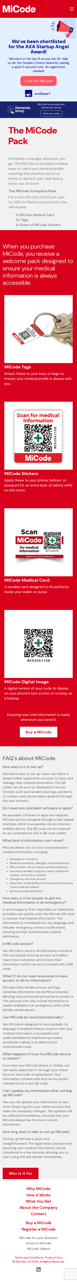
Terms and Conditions (29, 1257)
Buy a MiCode (39, 732)
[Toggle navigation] (72, 9)
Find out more (51, 113)
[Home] (18, 9)
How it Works (38, 1195)
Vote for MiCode (38, 80)
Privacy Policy (54, 1257)
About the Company (38, 1207)
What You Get (38, 1201)
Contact (38, 1213)
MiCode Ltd (23, 1261)
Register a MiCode (39, 1229)
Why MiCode (38, 1188)
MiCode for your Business (38, 1238)
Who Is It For (20, 1173)
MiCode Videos (38, 1249)
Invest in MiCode (38, 1243)
